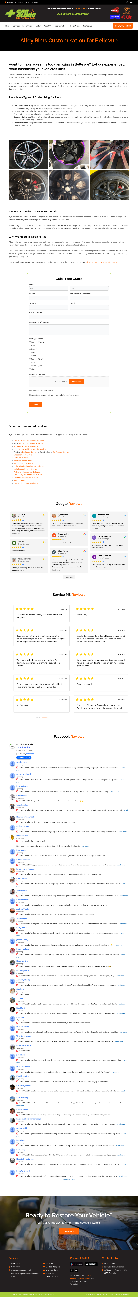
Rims (33, 369)
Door (33, 362)
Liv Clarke (20, 989)
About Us (48, 26)
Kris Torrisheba (22, 899)
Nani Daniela (22, 835)
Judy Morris (21, 850)
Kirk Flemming (22, 1076)
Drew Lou (20, 1140)
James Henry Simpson (25, 869)
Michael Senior (22, 826)
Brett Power (21, 795)
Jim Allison (21, 1055)
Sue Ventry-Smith (23, 774)
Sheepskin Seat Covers (23, 455)
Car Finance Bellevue (61, 452)
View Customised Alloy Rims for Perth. (101, 262)
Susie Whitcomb (23, 1171)
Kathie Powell (22, 1109)
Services (16, 26)
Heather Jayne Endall (25, 817)
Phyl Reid (20, 1017)
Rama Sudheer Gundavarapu (28, 1119)
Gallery (38, 26)
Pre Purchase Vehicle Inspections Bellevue (31, 449)
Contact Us (87, 26)
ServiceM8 (45, 717)
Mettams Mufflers (21, 458)
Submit (35, 404)
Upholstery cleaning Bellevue (25, 469)
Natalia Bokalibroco (25, 1159)
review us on (23, 757)
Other (33, 355)
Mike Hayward (22, 970)
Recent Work (27, 26)
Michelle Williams (23, 1067)
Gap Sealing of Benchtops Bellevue (28, 475)
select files (76, 381)
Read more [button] (16, 534)
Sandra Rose (21, 762)
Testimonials (59, 26)
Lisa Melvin (21, 1008)
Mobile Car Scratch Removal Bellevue (29, 440)
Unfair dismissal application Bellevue (29, 466)
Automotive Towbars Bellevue (26, 446)
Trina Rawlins (22, 805)
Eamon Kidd (21, 1128)
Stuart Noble (21, 890)
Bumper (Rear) (37, 359)
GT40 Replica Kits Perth (23, 463)
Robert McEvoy (22, 949)
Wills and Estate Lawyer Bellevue (27, 472)
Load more (69, 577)
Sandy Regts (21, 918)
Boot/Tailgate (36, 366)
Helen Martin (22, 961)
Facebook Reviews (84, 1278)
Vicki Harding (22, 1097)
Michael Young (22, 1027)
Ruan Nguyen (22, 878)
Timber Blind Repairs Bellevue (26, 483)
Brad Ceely (20, 1149)
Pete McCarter (22, 786)
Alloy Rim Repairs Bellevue (24, 460)
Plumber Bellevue (21, 480)
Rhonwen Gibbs (23, 859)
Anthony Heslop (23, 980)
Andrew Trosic (22, 909)
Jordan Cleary (22, 940)
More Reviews (69, 1180)
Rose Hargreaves (23, 1085)
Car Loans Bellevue (29, 452)
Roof (33, 352)
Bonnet (34, 349)
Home (7, 26)
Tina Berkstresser (23, 1036)
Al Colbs (19, 998)
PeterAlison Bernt (24, 1045)
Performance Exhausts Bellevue (31, 443)
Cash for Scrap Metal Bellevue (26, 477)
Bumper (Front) (37, 342)
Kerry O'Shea (21, 928)
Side (33, 345)
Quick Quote (75, 26)
